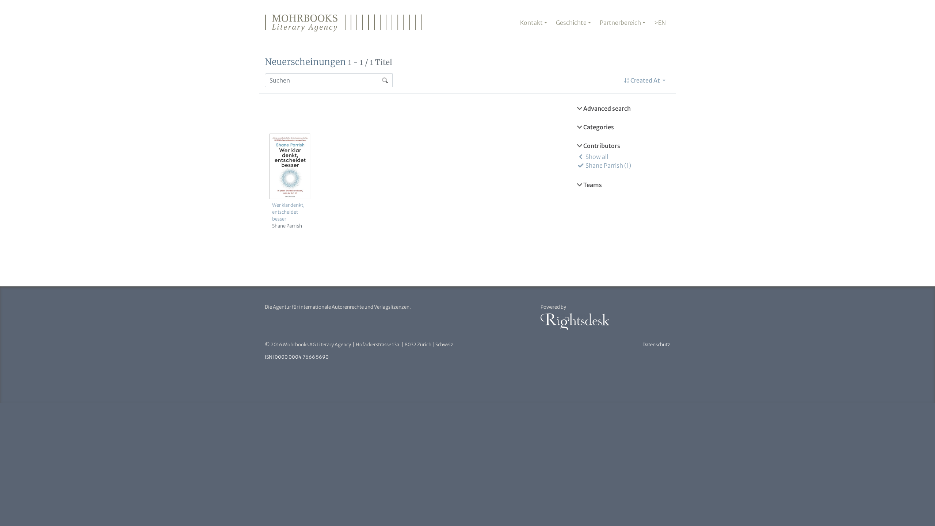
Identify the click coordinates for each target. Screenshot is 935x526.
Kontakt (531, 22)
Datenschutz (656, 345)
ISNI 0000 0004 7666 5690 (297, 357)
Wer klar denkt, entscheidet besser (288, 212)
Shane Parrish (287, 226)
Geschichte (571, 22)
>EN (660, 22)
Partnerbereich (620, 22)
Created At (645, 80)
